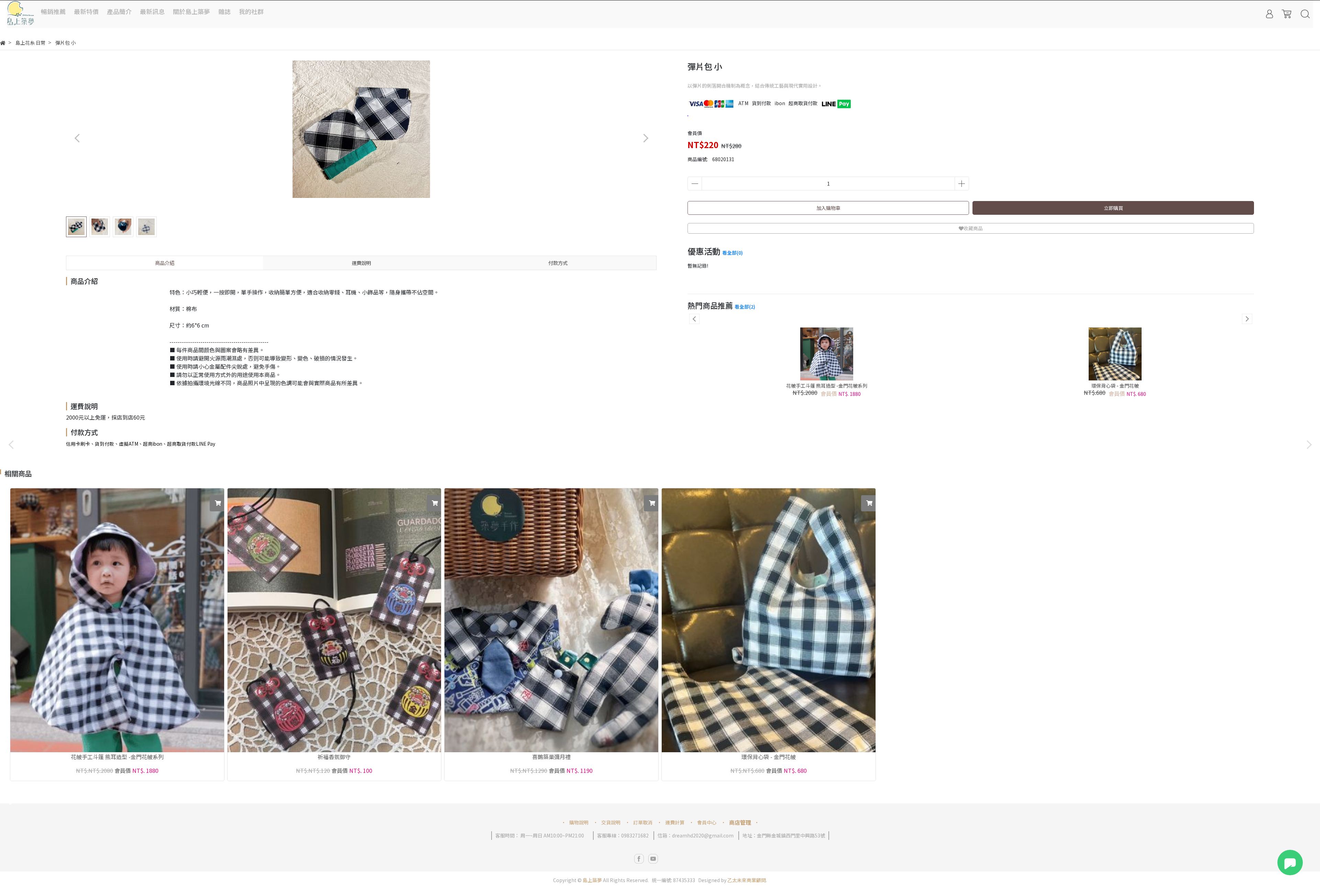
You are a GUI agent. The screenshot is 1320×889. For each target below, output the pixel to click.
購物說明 (578, 822)
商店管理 (740, 822)
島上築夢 (592, 880)
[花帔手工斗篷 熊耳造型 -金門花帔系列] (117, 620)
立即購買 (1113, 207)
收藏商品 (973, 228)
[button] (645, 138)
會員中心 (706, 822)
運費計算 (674, 822)
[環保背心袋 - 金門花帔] (769, 620)
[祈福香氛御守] (334, 620)
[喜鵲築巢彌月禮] (551, 620)
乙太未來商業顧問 (746, 880)
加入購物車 (828, 207)
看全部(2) (745, 306)
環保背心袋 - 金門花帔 (1115, 385)
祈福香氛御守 (334, 757)
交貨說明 (610, 822)
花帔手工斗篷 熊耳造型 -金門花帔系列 (826, 385)
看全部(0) (732, 252)
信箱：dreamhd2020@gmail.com (696, 835)
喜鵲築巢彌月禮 (551, 757)
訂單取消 (642, 822)
